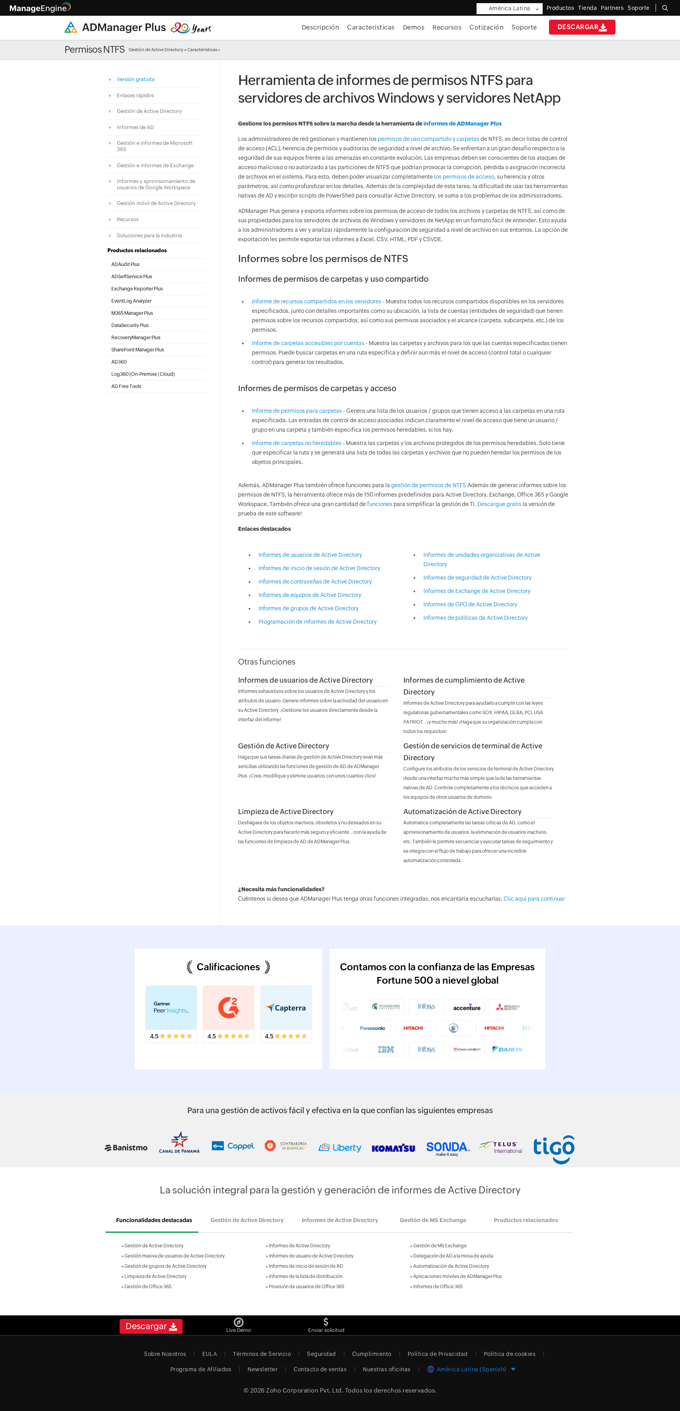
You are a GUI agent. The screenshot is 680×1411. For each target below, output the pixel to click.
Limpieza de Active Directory (286, 811)
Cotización (486, 27)
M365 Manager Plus (132, 313)
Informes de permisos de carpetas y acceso (317, 388)
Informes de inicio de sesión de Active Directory (319, 568)
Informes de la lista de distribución (305, 1276)
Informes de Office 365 (438, 1286)
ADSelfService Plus (131, 276)
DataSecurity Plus (130, 325)
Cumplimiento (372, 1354)
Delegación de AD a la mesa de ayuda (453, 1256)
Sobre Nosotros (165, 1354)
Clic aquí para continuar (534, 899)
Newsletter (262, 1369)
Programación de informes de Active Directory (318, 622)
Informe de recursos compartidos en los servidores (316, 301)
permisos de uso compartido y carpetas (428, 139)
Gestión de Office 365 (148, 1286)
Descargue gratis (499, 504)
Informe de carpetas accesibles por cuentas (308, 343)
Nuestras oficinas (387, 1369)
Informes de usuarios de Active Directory (310, 555)
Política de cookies (510, 1354)
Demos (414, 27)
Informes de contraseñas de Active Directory (315, 581)
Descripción (321, 27)
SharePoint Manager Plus (137, 350)
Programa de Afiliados (201, 1369)
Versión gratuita (136, 79)
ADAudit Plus (125, 264)
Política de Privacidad (438, 1354)
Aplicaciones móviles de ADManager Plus (457, 1276)
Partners (612, 8)
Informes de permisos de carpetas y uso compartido (333, 278)
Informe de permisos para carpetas (297, 411)
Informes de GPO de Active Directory (470, 604)
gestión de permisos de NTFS (428, 485)
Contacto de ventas (320, 1369)
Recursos (447, 27)
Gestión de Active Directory (156, 49)
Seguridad (321, 1354)
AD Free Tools (126, 386)
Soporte (524, 27)
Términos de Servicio (262, 1354)
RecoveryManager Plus (136, 337)
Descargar (578, 27)
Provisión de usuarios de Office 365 (306, 1286)
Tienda (587, 8)
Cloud (166, 374)
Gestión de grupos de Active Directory (165, 1266)
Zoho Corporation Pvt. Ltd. (305, 1390)
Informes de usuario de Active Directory (311, 1256)
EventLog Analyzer (131, 301)
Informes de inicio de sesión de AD (306, 1266)
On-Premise (144, 374)
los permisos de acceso (464, 177)
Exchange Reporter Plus (137, 289)
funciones (379, 504)
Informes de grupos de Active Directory (308, 608)
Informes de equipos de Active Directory (310, 595)
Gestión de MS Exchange (440, 1245)
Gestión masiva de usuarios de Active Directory (174, 1256)
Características (371, 27)
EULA (209, 1354)
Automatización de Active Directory (462, 811)
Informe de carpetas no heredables (297, 443)
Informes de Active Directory (299, 1245)
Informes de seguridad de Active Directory (477, 577)
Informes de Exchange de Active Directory (476, 591)
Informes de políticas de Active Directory (475, 618)
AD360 (119, 362)
